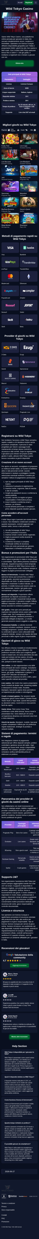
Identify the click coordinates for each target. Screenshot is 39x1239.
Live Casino (13, 130)
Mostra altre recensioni (19, 1036)
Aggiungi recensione (20, 965)
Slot (31, 130)
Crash (23, 130)
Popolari (4, 130)
